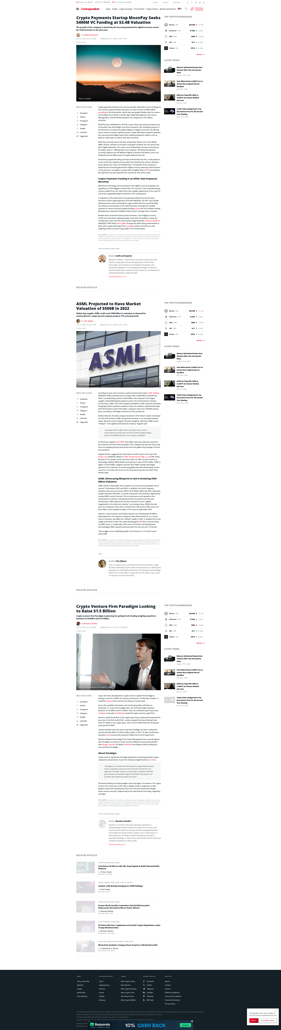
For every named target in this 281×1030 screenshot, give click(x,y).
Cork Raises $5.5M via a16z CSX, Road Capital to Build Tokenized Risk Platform (128, 867)
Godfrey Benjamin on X (117, 276)
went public (121, 223)
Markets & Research (168, 9)
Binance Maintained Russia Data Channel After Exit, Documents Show (189, 70)
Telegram (83, 124)
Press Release (82, 996)
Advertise (176, 2)
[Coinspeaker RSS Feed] (204, 2)
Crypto (79, 989)
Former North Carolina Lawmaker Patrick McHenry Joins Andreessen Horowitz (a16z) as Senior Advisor (124, 906)
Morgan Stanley (108, 744)
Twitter (83, 117)
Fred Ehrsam (120, 713)
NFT (146, 170)
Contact (165, 2)
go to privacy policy (267, 1020)
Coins (101, 981)
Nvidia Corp (102, 457)
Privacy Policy (170, 1004)
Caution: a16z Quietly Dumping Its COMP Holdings (120, 886)
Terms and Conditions (173, 996)
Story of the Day (126, 882)
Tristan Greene (106, 872)
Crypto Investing (125, 9)
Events (101, 992)
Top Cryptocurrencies (178, 16)
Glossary (102, 1000)
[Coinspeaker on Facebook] (187, 2)
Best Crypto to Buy (128, 981)
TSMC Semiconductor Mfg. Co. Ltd (137, 457)
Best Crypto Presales (128, 989)
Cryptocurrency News (106, 249)
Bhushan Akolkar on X (117, 844)
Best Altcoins (126, 985)
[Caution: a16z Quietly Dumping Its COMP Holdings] (85, 888)
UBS (140, 521)
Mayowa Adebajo (107, 911)
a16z (108, 735)
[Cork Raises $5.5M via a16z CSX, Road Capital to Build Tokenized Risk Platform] (85, 868)
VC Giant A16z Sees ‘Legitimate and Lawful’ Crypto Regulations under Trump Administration (129, 926)
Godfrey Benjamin (91, 35)
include (137, 208)
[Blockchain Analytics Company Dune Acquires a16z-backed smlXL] (85, 947)
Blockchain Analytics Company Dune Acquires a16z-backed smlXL (128, 945)
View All (199, 54)
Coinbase (102, 713)
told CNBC (120, 442)
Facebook (83, 113)
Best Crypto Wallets (128, 1000)
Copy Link (83, 136)
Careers (168, 989)
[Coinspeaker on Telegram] (196, 2)
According (102, 112)
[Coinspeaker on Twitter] (192, 2)
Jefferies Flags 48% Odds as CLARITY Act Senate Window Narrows (188, 97)
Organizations (104, 985)
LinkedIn (83, 132)
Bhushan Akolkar (91, 623)
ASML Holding (153, 393)
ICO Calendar (139, 9)
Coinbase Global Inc (152, 221)
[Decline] (276, 1011)
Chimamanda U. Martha (109, 948)
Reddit (82, 128)
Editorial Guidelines (172, 992)
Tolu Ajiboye (88, 321)
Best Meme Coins (127, 996)
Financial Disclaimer (172, 1000)
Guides (115, 9)
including (130, 226)
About (155, 2)
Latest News (171, 60)
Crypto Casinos (152, 9)
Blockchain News (104, 941)
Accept (253, 1020)
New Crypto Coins (127, 992)
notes (153, 760)
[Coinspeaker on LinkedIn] (200, 2)
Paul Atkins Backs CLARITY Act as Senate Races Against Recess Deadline (190, 84)
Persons (102, 989)
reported (109, 701)
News (108, 9)
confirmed (128, 744)
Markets (80, 985)
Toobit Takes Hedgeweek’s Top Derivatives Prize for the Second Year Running (190, 111)
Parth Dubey (105, 889)
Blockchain (81, 992)
